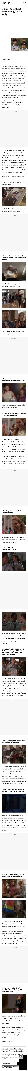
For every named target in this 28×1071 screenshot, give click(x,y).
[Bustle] (6, 2)
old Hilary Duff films (9, 78)
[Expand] (20, 1056)
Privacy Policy (9, 1067)
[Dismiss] (25, 1056)
